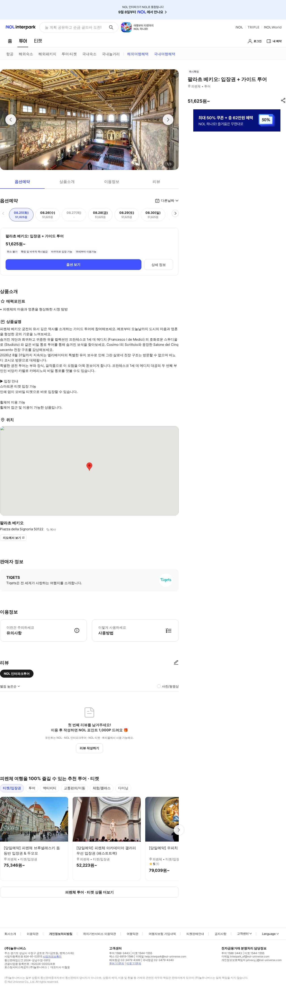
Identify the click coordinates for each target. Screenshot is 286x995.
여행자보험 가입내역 (162, 934)
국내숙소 (89, 54)
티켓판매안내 (195, 934)
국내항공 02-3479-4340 (158, 960)
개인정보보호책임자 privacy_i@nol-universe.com (251, 960)
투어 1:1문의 (116, 963)
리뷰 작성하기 (89, 748)
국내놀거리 (111, 54)
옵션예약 (22, 181)
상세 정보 (158, 265)
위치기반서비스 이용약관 (99, 934)
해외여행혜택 (138, 54)
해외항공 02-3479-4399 (124, 960)
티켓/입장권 (12, 788)
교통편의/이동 (74, 788)
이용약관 (32, 934)
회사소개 (10, 934)
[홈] (10, 40)
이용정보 (111, 181)
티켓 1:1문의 (133, 963)
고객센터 (243, 933)
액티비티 (49, 788)
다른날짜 (167, 200)
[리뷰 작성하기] (176, 662)
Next (179, 830)
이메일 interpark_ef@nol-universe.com (245, 956)
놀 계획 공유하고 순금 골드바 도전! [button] (73, 27)
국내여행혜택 (164, 54)
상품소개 (67, 181)
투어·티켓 (69, 54)
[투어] (23, 40)
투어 (32, 788)
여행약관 (132, 934)
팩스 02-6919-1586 (121, 956)
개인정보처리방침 (60, 934)
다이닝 (123, 788)
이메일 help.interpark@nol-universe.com (161, 956)
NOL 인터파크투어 (17, 673)
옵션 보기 (73, 264)
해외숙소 (26, 54)
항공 (9, 54)
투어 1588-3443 (119, 953)
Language (269, 934)
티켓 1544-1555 (142, 953)
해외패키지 (47, 54)
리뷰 (156, 181)
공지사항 (220, 934)
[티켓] (38, 40)
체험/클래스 (102, 788)
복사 (53, 529)
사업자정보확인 (52, 956)
